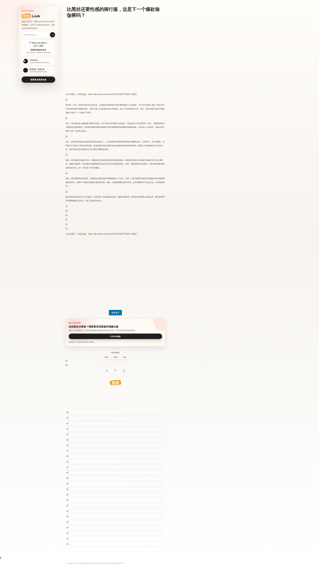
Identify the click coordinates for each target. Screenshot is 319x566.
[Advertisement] (114, 38)
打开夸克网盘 (115, 336)
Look (31, 15)
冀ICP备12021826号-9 (116, 563)
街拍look (87, 563)
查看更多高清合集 (38, 79)
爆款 (82, 113)
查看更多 (115, 312)
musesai (104, 563)
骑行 (67, 105)
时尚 (88, 105)
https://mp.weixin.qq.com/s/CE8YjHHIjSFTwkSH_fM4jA (112, 94)
